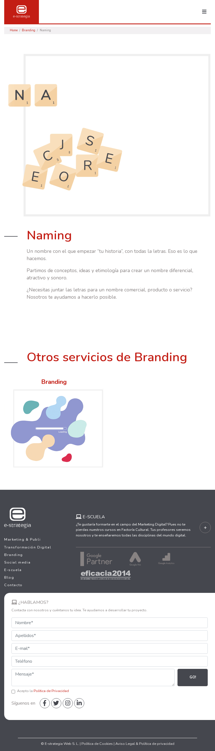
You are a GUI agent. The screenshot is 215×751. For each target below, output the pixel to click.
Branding (28, 30)
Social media (17, 562)
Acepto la (43, 690)
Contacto (13, 585)
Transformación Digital (27, 547)
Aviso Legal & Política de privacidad (144, 743)
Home (14, 30)
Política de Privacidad (51, 690)
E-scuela (13, 569)
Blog (9, 577)
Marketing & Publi (22, 539)
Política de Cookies (97, 743)
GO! (193, 677)
